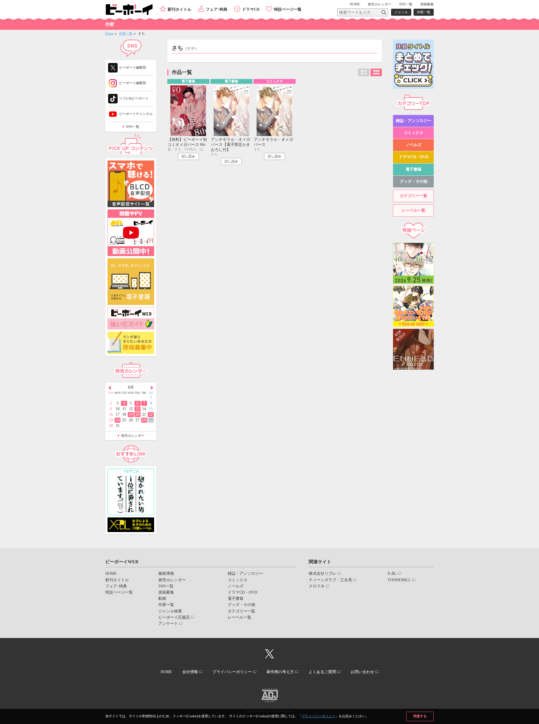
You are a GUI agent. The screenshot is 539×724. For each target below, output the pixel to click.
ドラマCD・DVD (413, 157)
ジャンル (401, 12)
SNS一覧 (405, 4)
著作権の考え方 (280, 672)
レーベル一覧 (413, 210)
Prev (109, 388)
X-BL (392, 573)
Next (152, 388)
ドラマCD (250, 9)
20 (138, 414)
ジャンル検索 (170, 611)
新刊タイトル (179, 9)
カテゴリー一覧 (413, 196)
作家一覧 (423, 12)
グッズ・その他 (413, 181)
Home (109, 33)
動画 (162, 598)
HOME (355, 4)
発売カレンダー (133, 436)
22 (151, 414)
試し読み (188, 156)
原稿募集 (427, 4)
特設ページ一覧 (288, 9)
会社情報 (190, 672)
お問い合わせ (362, 672)
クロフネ (317, 586)
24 (118, 420)
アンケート (168, 623)
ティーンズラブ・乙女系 (330, 580)
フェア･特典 (216, 9)
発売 (379, 4)
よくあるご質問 (322, 672)
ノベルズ (413, 145)
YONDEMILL (399, 580)
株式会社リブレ (322, 573)
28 (144, 420)
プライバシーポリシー (318, 716)
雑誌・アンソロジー (413, 121)
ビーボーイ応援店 (174, 617)
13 (138, 409)
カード (376, 72)
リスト (363, 72)
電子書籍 (413, 169)
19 (131, 414)
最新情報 (166, 573)
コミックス (413, 133)
